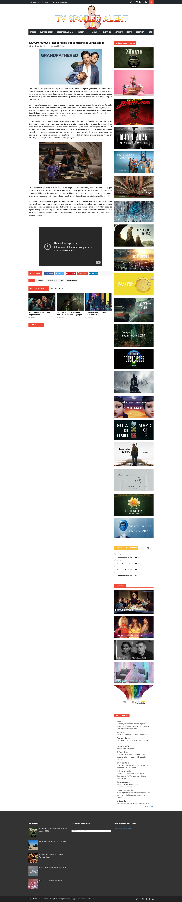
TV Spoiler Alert (43, 899)
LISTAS (129, 32)
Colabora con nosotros (59, 2)
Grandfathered (71, 281)
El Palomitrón (123, 752)
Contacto (45, 2)
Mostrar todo (149, 806)
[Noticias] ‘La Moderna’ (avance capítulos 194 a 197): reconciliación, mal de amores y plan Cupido (133, 795)
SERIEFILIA (139, 32)
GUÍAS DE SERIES (46, 32)
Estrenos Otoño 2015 (55, 281)
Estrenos (40, 281)
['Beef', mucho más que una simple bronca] (41, 302)
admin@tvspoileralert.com (86, 899)
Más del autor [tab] (57, 288)
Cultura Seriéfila (124, 771)
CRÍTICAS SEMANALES (64, 32)
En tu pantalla (123, 763)
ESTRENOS (82, 32)
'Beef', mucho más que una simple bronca (39, 313)
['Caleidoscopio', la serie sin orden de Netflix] (98, 302)
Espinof (120, 721)
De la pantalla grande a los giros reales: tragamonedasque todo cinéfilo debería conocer (131, 757)
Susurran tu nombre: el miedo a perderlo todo (133, 734)
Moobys (120, 732)
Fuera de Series (123, 738)
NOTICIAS (119, 32)
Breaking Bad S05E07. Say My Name (52, 842)
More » (149, 548)
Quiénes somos (33, 2)
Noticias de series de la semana (128, 557)
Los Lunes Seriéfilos (125, 790)
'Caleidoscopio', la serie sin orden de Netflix (96, 313)
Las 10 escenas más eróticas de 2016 (52, 868)
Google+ (83, 273)
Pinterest (71, 273)
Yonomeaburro (123, 782)
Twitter (61, 273)
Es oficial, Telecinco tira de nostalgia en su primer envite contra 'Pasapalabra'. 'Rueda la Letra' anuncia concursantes (133, 726)
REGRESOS (96, 32)
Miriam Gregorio (35, 46)
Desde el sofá (123, 746)
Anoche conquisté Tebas (126, 749)
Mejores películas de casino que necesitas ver (133, 803)
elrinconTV (121, 801)
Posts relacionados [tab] (38, 288)
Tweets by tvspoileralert (123, 828)
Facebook (49, 273)
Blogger (73, 899)
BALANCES (107, 32)
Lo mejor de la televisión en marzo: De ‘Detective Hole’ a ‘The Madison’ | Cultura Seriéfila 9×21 (131, 776)
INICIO (33, 32)
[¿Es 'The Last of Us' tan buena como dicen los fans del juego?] (70, 302)
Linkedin (94, 273)
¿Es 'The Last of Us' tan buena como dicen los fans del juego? (69, 313)
